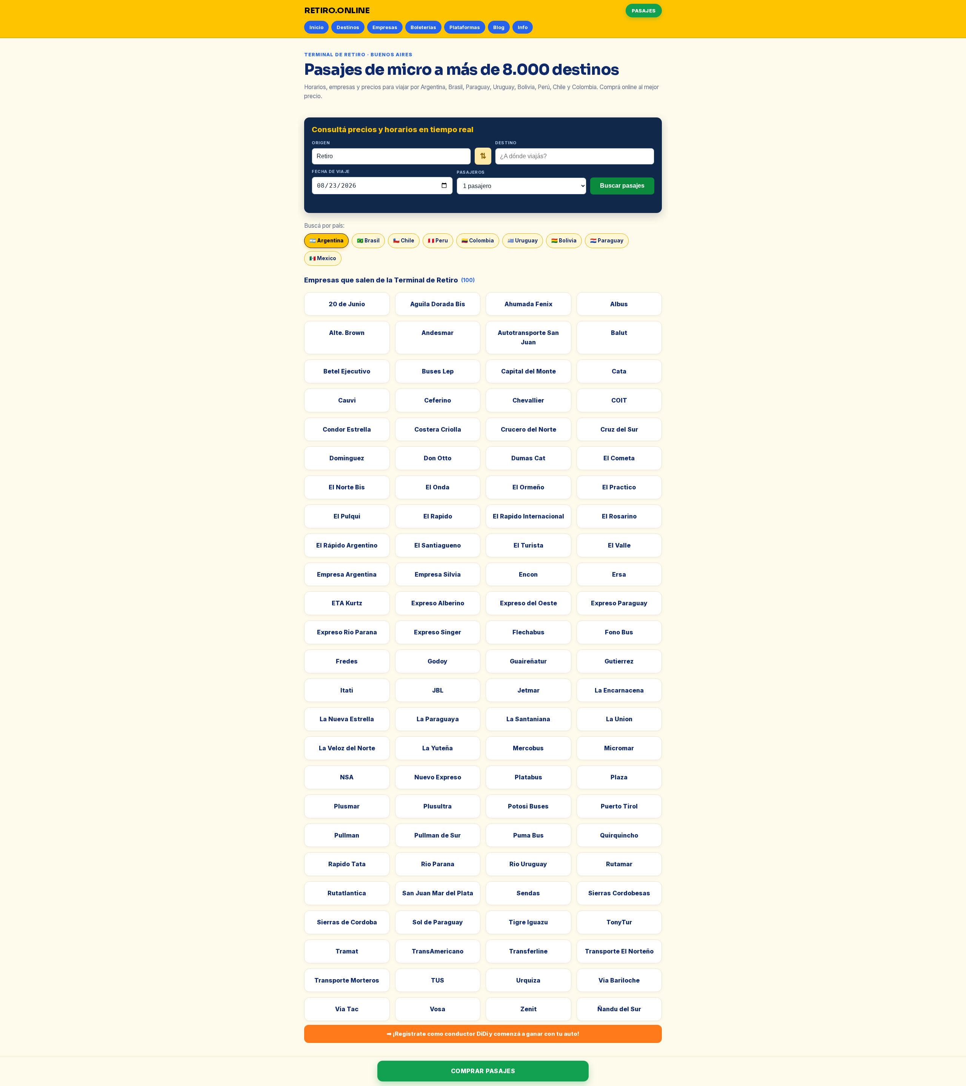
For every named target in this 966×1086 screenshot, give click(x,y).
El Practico (619, 487)
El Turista (528, 545)
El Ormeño (528, 487)
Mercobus (528, 748)
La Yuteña (437, 748)
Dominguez (346, 458)
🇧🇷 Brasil (368, 241)
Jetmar (528, 690)
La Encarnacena (619, 690)
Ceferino (437, 400)
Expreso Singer (437, 632)
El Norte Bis (347, 487)
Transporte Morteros (346, 980)
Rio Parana (437, 864)
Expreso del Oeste (528, 603)
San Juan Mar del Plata (437, 893)
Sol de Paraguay (437, 922)
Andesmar (437, 332)
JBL (437, 690)
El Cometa (619, 458)
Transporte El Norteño (619, 951)
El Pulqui (347, 516)
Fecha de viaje (331, 171)
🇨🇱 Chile (403, 241)
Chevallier (528, 400)
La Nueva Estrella (347, 719)
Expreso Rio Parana (347, 632)
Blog (499, 27)
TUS (437, 980)
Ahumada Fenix (528, 304)
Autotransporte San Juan (528, 337)
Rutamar (619, 864)
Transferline (528, 951)
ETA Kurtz (347, 603)
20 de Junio (347, 304)
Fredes (347, 661)
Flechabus (528, 632)
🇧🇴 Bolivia (564, 241)
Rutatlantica (347, 893)
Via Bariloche (619, 980)
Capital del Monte (528, 371)
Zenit (528, 1009)
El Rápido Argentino (346, 545)
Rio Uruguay (528, 864)
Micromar (619, 748)
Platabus (528, 777)
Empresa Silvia (438, 574)
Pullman (346, 835)
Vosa (437, 1009)
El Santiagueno (437, 545)
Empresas (384, 27)
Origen (321, 142)
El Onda (437, 487)
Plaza (619, 777)
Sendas (528, 893)
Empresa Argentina (347, 574)
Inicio (316, 27)
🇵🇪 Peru (438, 241)
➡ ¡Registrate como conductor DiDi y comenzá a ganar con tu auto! (483, 1033)
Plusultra (437, 806)
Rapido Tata (347, 864)
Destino (506, 142)
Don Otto (437, 458)
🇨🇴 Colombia (477, 241)
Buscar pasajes (622, 185)
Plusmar (347, 806)
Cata (619, 371)
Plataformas (464, 27)
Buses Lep (438, 371)
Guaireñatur (528, 661)
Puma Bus (528, 835)
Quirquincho (619, 835)
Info (523, 27)
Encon (528, 574)
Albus (619, 304)
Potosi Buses (528, 806)
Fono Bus (619, 632)
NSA (347, 777)
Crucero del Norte (528, 429)
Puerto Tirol (619, 806)
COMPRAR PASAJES (483, 1071)
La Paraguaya (438, 719)
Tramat (346, 951)
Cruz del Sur (619, 429)
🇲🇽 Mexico (322, 258)
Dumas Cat (528, 458)
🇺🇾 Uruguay (523, 241)
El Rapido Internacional (528, 516)
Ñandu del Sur (619, 1009)
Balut (619, 332)
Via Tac (346, 1009)
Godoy (438, 661)
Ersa (619, 574)
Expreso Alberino (437, 603)
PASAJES (644, 11)
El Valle (619, 545)
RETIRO (337, 10)
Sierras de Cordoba (347, 922)
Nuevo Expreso (437, 777)
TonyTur (619, 922)
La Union (619, 719)
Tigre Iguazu (528, 922)
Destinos (348, 27)
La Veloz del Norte (347, 748)
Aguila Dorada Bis (437, 304)
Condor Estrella (347, 429)
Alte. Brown (347, 332)
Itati (346, 690)
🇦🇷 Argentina (326, 241)
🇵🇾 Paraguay (606, 241)
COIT (619, 400)
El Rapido (437, 516)
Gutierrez (619, 661)
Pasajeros (471, 172)
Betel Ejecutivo (346, 371)
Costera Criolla (437, 429)
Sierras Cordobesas (619, 893)
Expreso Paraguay (619, 603)
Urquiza (528, 980)
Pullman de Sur (437, 835)
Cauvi (347, 400)
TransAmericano (437, 951)
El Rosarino (619, 516)
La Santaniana (528, 719)
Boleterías (423, 27)
